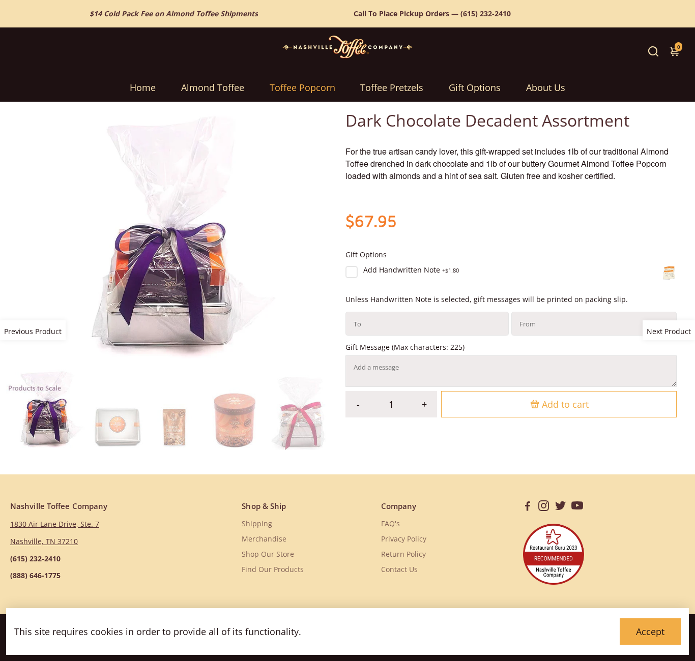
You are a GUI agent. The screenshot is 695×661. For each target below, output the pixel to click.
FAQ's (390, 523)
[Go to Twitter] (560, 507)
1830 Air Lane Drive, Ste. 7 (54, 524)
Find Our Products (273, 569)
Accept (650, 631)
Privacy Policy (403, 539)
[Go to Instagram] (543, 507)
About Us (545, 87)
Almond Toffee (212, 87)
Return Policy (403, 554)
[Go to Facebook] (527, 507)
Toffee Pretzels (391, 87)
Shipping (257, 523)
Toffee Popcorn (302, 87)
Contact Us (399, 569)
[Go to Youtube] (577, 507)
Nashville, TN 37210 (44, 541)
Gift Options (475, 87)
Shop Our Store (268, 554)
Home (143, 87)
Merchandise (264, 539)
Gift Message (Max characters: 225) (405, 347)
